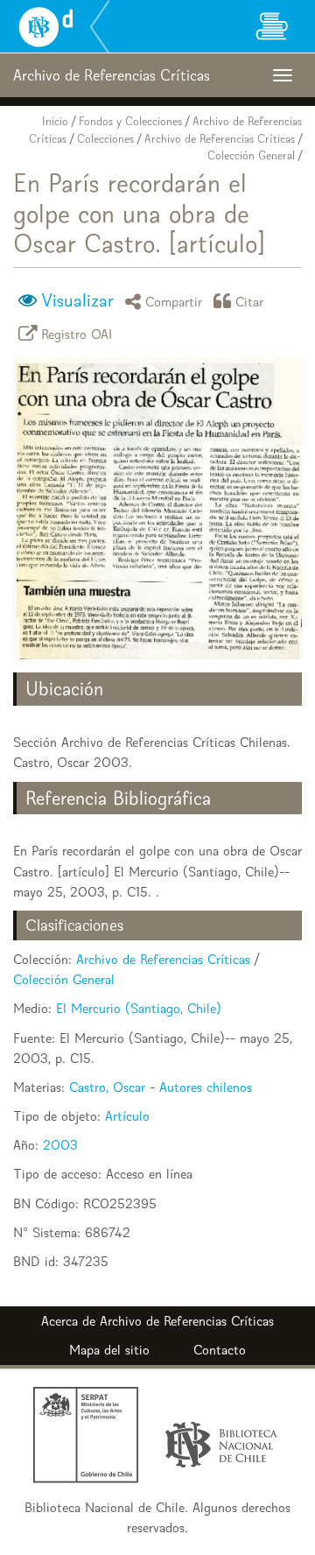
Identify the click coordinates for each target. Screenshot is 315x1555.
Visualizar (77, 300)
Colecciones (105, 138)
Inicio (55, 121)
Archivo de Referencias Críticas (219, 138)
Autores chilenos (205, 1087)
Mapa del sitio (109, 1349)
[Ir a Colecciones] (271, 26)
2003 (60, 1144)
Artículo (127, 1116)
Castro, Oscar (107, 1087)
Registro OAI (77, 333)
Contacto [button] (219, 1349)
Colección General (251, 155)
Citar (250, 301)
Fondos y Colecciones (130, 121)
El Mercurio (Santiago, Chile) (138, 1008)
